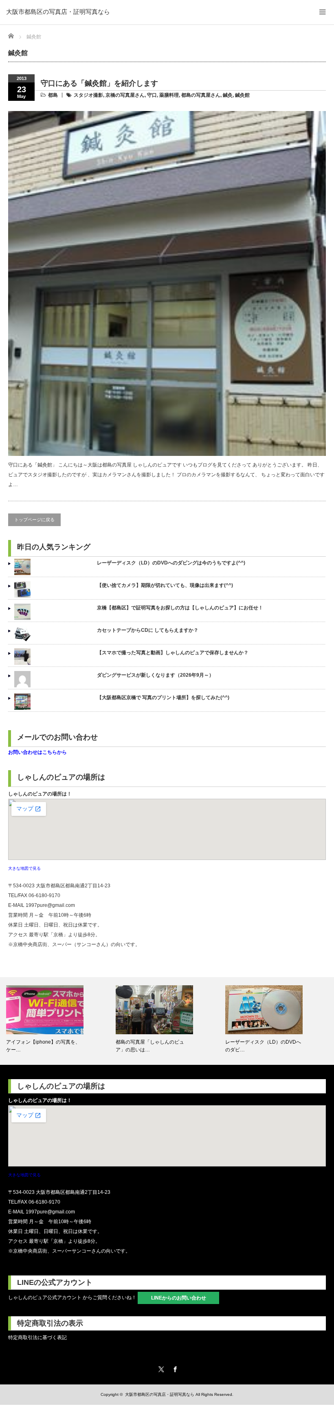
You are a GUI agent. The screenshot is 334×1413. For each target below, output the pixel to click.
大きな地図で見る (24, 868)
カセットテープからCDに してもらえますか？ (147, 630)
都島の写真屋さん (200, 95)
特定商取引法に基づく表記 (37, 1337)
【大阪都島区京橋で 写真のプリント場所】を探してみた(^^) (163, 697)
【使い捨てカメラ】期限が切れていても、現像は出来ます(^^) (165, 585)
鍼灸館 (242, 95)
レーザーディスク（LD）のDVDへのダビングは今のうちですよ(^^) (171, 563)
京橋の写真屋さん (125, 95)
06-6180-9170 (44, 895)
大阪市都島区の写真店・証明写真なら (58, 11)
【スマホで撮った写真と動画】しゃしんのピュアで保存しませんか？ (172, 652)
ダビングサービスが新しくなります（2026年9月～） (155, 675)
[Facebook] (174, 1368)
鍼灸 (228, 95)
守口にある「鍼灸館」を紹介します (99, 83)
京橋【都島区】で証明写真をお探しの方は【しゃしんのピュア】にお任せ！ (180, 608)
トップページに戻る (34, 519)
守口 (152, 95)
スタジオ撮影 (88, 95)
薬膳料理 (169, 95)
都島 (53, 95)
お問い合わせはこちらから (37, 752)
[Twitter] (160, 1368)
